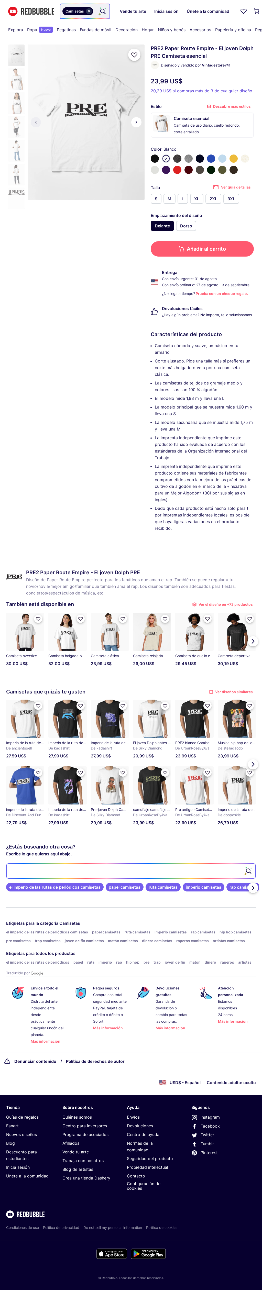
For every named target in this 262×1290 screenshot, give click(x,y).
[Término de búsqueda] (102, 11)
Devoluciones (140, 1125)
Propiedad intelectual (147, 1167)
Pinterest (209, 1152)
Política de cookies (161, 1227)
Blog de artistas (77, 1169)
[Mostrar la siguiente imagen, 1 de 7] (136, 122)
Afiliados (70, 1143)
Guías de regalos (22, 1117)
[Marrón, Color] (234, 170)
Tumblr (207, 1143)
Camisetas (69, 923)
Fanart (12, 1125)
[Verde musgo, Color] (222, 170)
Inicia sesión (18, 1167)
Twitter (207, 1134)
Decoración (126, 29)
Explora (15, 29)
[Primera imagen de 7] (36, 122)
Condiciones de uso (22, 1227)
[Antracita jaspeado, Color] (177, 159)
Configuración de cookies (143, 1186)
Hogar (148, 29)
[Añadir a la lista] (134, 55)
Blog (10, 1143)
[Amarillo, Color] (234, 159)
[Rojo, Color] (177, 170)
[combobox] (85, 11)
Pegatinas (66, 29)
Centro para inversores (84, 1125)
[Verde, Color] (211, 170)
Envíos (133, 1117)
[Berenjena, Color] (166, 170)
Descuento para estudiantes (21, 1155)
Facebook (210, 1126)
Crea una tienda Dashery (86, 1178)
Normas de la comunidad (140, 1146)
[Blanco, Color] (166, 159)
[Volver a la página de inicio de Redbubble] (31, 11)
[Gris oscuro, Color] (200, 170)
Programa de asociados (85, 1134)
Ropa (39, 29)
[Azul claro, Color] (222, 159)
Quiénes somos (77, 1117)
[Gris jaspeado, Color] (188, 159)
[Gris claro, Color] (155, 170)
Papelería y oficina (233, 29)
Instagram (210, 1117)
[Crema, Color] (245, 159)
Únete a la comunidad (27, 1175)
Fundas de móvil (95, 29)
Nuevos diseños (21, 1134)
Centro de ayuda (143, 1134)
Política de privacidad (61, 1227)
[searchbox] (131, 871)
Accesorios (200, 29)
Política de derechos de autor (95, 1061)
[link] (55, 887)
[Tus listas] (243, 11)
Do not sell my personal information (112, 1227)
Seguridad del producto (150, 1158)
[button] (16, 55)
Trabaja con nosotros (83, 1160)
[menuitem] (15, 30)
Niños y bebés (171, 29)
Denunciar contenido (35, 1061)
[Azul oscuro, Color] (200, 159)
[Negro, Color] (155, 159)
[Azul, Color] (211, 159)
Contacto (136, 1175)
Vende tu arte (75, 1151)
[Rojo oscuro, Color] (188, 170)
